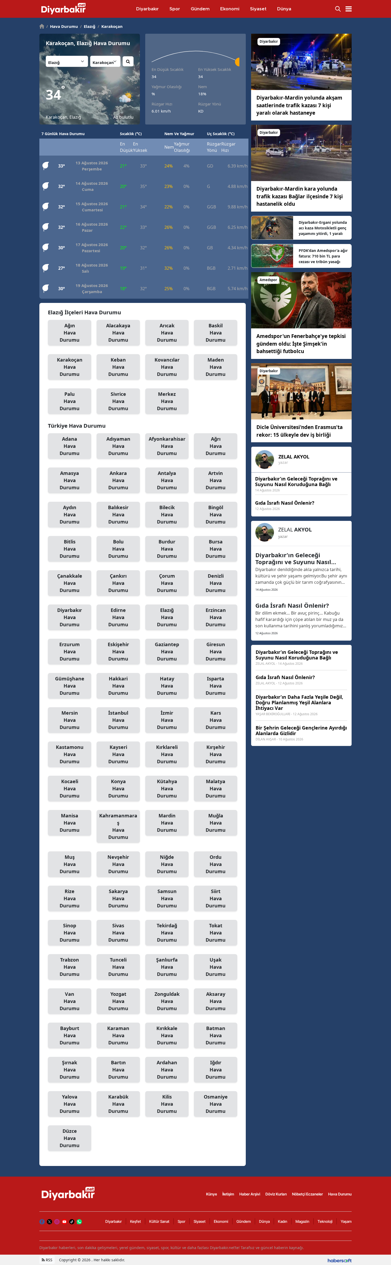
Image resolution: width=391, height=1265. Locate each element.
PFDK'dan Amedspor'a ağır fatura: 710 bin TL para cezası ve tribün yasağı (323, 256)
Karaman (118, 1035)
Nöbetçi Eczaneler (307, 1194)
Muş (70, 864)
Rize (70, 898)
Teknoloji (325, 1221)
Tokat (216, 932)
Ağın (70, 332)
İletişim (228, 1194)
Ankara (118, 480)
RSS (48, 1259)
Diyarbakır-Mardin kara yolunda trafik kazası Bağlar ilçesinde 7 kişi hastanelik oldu (299, 196)
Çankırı (118, 583)
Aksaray (216, 1001)
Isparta (216, 685)
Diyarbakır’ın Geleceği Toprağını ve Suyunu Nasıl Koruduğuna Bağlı (293, 558)
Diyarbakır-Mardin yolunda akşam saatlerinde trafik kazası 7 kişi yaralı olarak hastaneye (299, 105)
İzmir (167, 720)
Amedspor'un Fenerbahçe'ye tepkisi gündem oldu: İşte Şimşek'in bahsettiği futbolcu (301, 344)
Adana (70, 446)
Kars (216, 720)
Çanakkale (69, 583)
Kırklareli (167, 754)
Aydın (70, 514)
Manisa (70, 822)
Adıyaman (118, 446)
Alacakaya (118, 332)
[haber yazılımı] (340, 1260)
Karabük (118, 1104)
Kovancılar (167, 367)
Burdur (167, 548)
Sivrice (118, 401)
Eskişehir (118, 651)
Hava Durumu (62, 26)
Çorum (167, 583)
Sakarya (118, 898)
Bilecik (167, 514)
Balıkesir (118, 514)
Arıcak (167, 332)
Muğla (216, 822)
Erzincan (216, 617)
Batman (216, 1035)
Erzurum (69, 651)
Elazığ (87, 26)
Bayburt (70, 1035)
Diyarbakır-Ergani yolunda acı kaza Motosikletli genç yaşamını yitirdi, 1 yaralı (323, 228)
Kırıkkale (166, 1035)
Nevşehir (118, 864)
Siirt (216, 898)
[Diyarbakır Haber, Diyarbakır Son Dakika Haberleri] (68, 1194)
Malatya (216, 788)
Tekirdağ (167, 932)
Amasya (70, 480)
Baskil (216, 332)
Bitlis (70, 548)
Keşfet (135, 1221)
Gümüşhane (69, 685)
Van (70, 1001)
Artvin (216, 480)
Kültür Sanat (159, 1221)
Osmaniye (216, 1104)
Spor (181, 1221)
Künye (211, 1194)
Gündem (243, 1221)
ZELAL (293, 457)
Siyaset (200, 1221)
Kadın (282, 1221)
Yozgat (118, 1001)
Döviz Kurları (276, 1194)
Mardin (167, 822)
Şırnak (70, 1069)
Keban (118, 367)
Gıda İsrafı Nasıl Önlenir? (292, 605)
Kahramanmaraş (118, 826)
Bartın (118, 1069)
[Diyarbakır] (301, 62)
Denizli (216, 583)
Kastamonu (70, 754)
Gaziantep (167, 651)
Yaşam (346, 1221)
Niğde (167, 864)
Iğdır (216, 1069)
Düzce (70, 1138)
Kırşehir (216, 754)
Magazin (302, 1221)
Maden (216, 367)
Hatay (167, 685)
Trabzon (70, 967)
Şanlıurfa (167, 967)
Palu (70, 401)
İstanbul (118, 720)
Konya (118, 788)
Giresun (216, 651)
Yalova (70, 1104)
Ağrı (216, 446)
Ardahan (167, 1069)
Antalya (167, 480)
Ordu (216, 864)
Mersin (70, 720)
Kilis (167, 1104)
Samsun (167, 898)
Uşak (216, 967)
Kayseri (118, 754)
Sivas (118, 932)
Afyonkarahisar (167, 446)
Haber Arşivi (249, 1194)
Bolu (118, 548)
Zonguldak (167, 1001)
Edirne (118, 617)
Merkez (167, 401)
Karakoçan (110, 26)
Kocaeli (70, 788)
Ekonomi (221, 1221)
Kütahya (167, 788)
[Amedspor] (301, 300)
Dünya (264, 1221)
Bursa (216, 548)
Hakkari (118, 685)
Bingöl (216, 514)
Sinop (70, 932)
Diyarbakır (69, 617)
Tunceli (118, 967)
